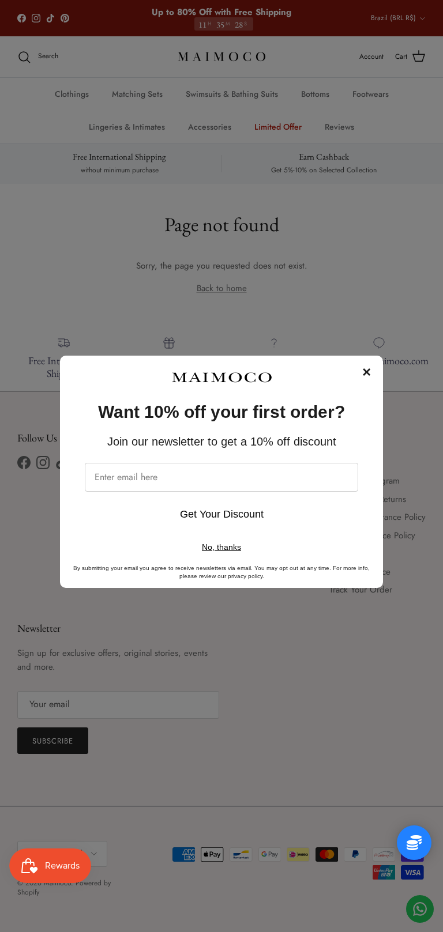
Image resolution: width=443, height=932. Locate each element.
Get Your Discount (222, 514)
